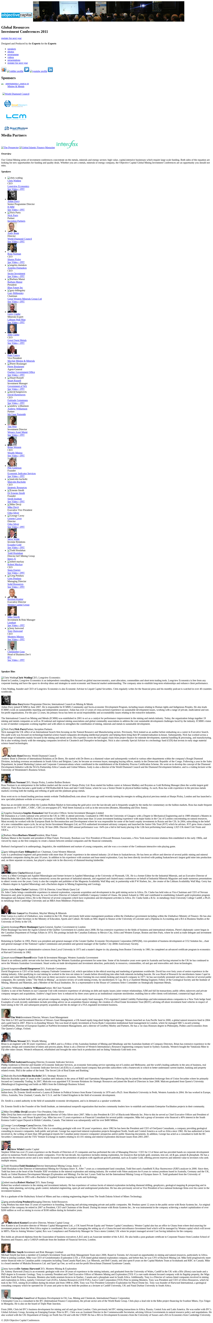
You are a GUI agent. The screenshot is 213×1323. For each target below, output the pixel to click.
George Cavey (14, 518)
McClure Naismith (16, 414)
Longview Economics (18, 186)
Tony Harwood (15, 631)
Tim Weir (12, 426)
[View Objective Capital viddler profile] (15, 71)
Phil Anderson (14, 467)
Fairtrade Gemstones (17, 400)
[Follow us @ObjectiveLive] (26, 71)
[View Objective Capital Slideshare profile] (3, 71)
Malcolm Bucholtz (16, 482)
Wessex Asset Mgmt (17, 432)
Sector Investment (16, 273)
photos (10, 51)
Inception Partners (16, 221)
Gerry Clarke (13, 314)
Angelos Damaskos (17, 268)
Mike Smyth (13, 617)
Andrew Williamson (17, 408)
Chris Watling (14, 180)
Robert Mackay (15, 564)
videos (10, 57)
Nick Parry (12, 215)
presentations (13, 60)
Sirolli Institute (14, 498)
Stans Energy (14, 570)
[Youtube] (38, 71)
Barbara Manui (14, 282)
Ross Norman (14, 253)
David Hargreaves (16, 394)
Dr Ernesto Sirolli (16, 493)
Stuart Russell (14, 380)
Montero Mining (15, 636)
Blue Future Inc (15, 287)
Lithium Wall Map (16, 319)
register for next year (11, 38)
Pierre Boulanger (15, 366)
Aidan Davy (13, 201)
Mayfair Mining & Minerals (21, 361)
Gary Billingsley (15, 293)
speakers (11, 49)
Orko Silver (13, 513)
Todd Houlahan (15, 553)
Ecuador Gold (14, 544)
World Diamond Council (19, 238)
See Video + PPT (16, 189)
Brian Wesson (14, 447)
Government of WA (17, 386)
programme (13, 54)
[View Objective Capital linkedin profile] (50, 71)
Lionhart (11, 622)
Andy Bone (13, 233)
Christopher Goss (16, 651)
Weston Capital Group (18, 604)
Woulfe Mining (14, 452)
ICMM (10, 207)
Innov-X (11, 558)
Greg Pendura (14, 578)
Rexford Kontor (15, 599)
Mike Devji (13, 507)
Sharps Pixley (14, 259)
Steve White (13, 539)
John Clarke (13, 334)
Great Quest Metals (17, 340)
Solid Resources (15, 584)
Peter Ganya (13, 355)
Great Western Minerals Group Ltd (24, 298)
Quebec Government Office (21, 372)
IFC (9, 657)
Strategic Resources (17, 487)
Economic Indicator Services (21, 473)
